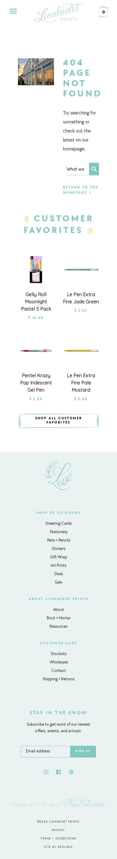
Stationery (59, 532)
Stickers (58, 549)
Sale (58, 583)
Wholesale (59, 662)
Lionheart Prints (64, 822)
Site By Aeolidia (58, 847)
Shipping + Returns (58, 679)
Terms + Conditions (58, 838)
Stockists (59, 654)
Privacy (58, 830)
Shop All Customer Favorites (58, 420)
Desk (58, 574)
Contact (58, 671)
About (58, 610)
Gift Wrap (58, 557)
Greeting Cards (58, 524)
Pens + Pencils (58, 541)
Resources (59, 627)
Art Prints (58, 566)
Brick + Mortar (58, 618)
